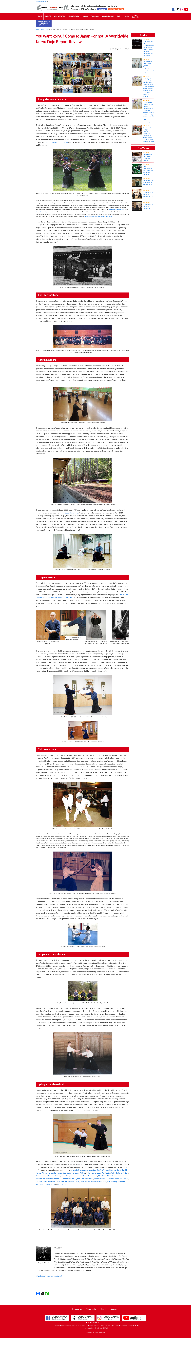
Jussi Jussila (40, 1179)
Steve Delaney (110, 1170)
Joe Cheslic (123, 1179)
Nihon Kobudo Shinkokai (116, 209)
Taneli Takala (122, 1176)
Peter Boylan (85, 1181)
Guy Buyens (75, 1179)
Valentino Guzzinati (96, 1170)
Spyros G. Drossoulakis (79, 1170)
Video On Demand (108, 16)
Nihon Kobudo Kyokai (42, 212)
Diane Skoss (111, 1176)
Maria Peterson (49, 1181)
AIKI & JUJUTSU (59, 16)
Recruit (103, 1309)
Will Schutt (115, 1173)
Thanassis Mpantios (98, 1181)
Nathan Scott (63, 1184)
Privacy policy (91, 1309)
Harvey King (112, 1181)
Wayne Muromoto (49, 1173)
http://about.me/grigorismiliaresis (49, 1276)
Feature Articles (45, 29)
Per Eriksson (92, 1176)
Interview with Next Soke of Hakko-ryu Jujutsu (147, 156)
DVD (118, 16)
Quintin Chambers (43, 597)
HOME (40, 16)
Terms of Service (98, 1332)
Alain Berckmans (86, 1179)
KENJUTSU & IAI (73, 16)
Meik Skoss (102, 1176)
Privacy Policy (89, 1332)
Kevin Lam (124, 1173)
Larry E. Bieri (50, 1184)
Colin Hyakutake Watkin (76, 1173)
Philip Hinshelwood (93, 1173)
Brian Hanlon (114, 1179)
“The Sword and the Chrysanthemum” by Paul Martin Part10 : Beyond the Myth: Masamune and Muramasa (148, 47)
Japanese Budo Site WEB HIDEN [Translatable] (44, 23)
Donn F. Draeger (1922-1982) (56, 142)
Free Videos (95, 16)
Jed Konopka (65, 1179)
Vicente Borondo (52, 1179)
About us (102, 9)
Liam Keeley (55, 1176)
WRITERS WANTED (116, 9)
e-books (126, 16)
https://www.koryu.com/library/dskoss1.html (98, 216)
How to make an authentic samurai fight (148, 205)
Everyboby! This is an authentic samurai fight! (148, 181)
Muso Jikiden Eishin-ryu (69, 513)
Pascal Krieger (56, 597)
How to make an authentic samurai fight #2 (148, 193)
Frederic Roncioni (101, 1179)
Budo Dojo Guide (135, 16)
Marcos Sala (61, 1173)
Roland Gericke (73, 1181)
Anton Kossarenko (43, 1176)
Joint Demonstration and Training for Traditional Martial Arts (148, 169)
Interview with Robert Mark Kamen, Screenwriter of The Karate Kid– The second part (148, 66)
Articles (85, 16)
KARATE (48, 16)
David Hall (69, 597)
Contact (113, 1309)
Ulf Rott (39, 1181)
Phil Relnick (123, 595)
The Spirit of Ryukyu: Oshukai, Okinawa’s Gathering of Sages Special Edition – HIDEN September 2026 (148, 133)
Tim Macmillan (61, 1181)
